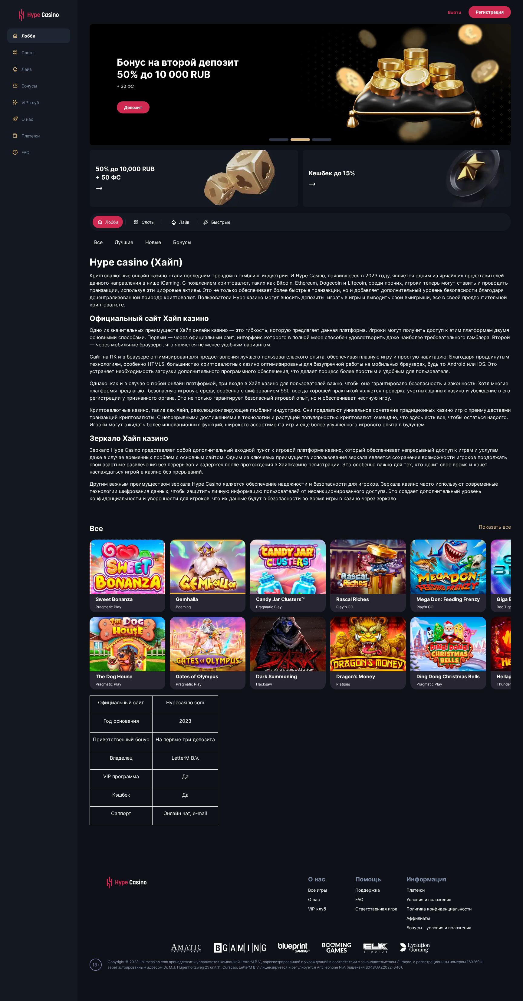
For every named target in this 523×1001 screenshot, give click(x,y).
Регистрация (490, 12)
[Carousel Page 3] (321, 139)
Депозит (133, 107)
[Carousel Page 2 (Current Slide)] (300, 139)
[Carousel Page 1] (278, 139)
